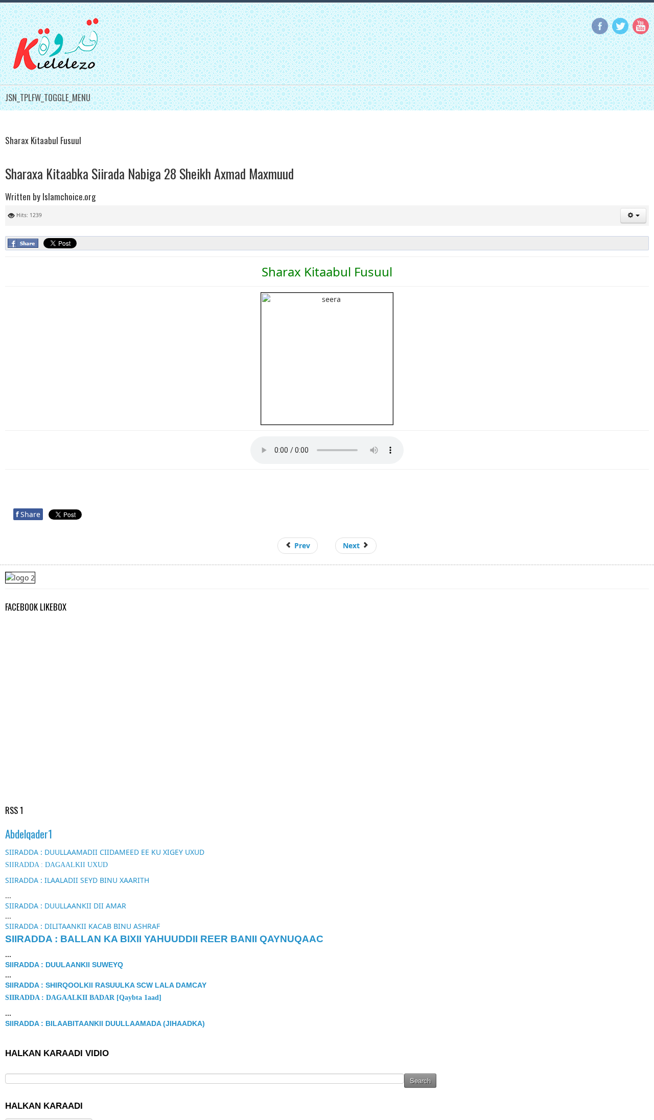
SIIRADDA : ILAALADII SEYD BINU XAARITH (77, 880)
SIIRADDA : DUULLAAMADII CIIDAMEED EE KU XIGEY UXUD (104, 852)
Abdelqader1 (28, 834)
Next (352, 545)
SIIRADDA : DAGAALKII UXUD (56, 865)
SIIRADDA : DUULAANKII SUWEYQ (64, 965)
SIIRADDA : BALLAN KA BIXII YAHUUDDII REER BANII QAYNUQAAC (164, 939)
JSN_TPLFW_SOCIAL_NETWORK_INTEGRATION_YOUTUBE (641, 26)
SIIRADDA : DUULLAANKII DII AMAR (65, 906)
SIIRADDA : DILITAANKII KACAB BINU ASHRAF (82, 926)
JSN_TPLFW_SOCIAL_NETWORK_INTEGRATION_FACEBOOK (600, 26)
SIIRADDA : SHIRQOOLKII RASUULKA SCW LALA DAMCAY (105, 985)
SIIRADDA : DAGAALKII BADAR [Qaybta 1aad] (83, 997)
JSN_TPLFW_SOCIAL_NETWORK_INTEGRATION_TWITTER (620, 26)
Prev (301, 545)
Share (28, 514)
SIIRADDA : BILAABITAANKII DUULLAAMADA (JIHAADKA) (105, 1023)
